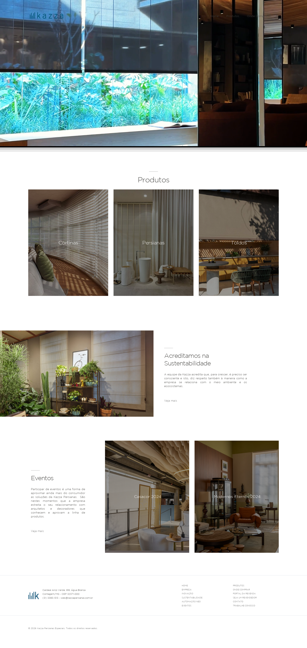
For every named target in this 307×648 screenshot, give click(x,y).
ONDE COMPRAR (241, 590)
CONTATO (238, 601)
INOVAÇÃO (187, 593)
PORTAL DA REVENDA (244, 593)
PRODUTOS (238, 585)
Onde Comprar (257, 16)
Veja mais (170, 400)
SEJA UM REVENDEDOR (245, 598)
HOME (185, 585)
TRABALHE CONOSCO (244, 606)
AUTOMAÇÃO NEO (191, 601)
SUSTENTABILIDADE (192, 598)
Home (214, 16)
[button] (276, 556)
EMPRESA (187, 590)
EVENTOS (186, 606)
